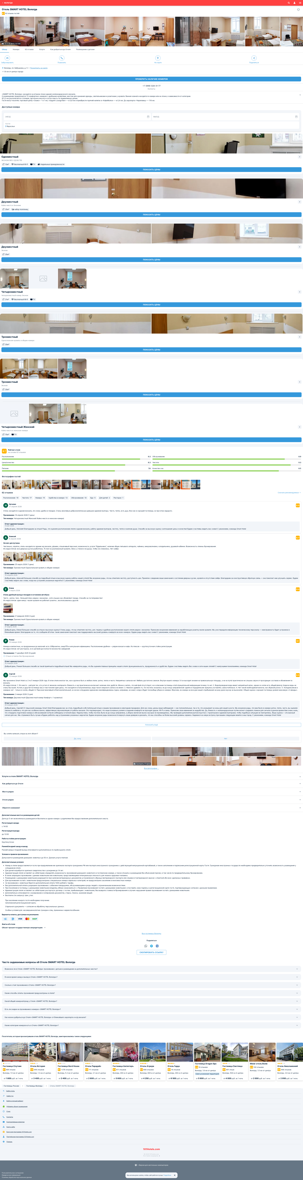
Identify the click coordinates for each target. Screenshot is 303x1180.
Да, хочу (77, 739)
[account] (294, 3)
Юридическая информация (11, 1175)
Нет (225, 739)
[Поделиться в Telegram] (151, 946)
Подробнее (167, 1175)
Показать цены (151, 169)
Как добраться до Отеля (60, 49)
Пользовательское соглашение (13, 1173)
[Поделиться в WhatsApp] (146, 946)
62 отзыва (29, 49)
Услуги (42, 49)
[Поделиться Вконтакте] (157, 946)
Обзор (4, 49)
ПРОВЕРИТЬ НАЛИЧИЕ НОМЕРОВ (151, 79)
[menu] (300, 3)
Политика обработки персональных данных (17, 1177)
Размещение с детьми (85, 49)
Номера (16, 49)
